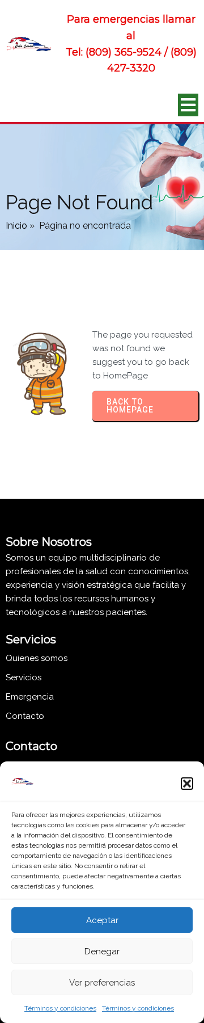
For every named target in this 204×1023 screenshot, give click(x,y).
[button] (187, 783)
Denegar (102, 951)
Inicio (16, 225)
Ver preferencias (102, 983)
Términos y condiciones (60, 1008)
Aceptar (102, 920)
